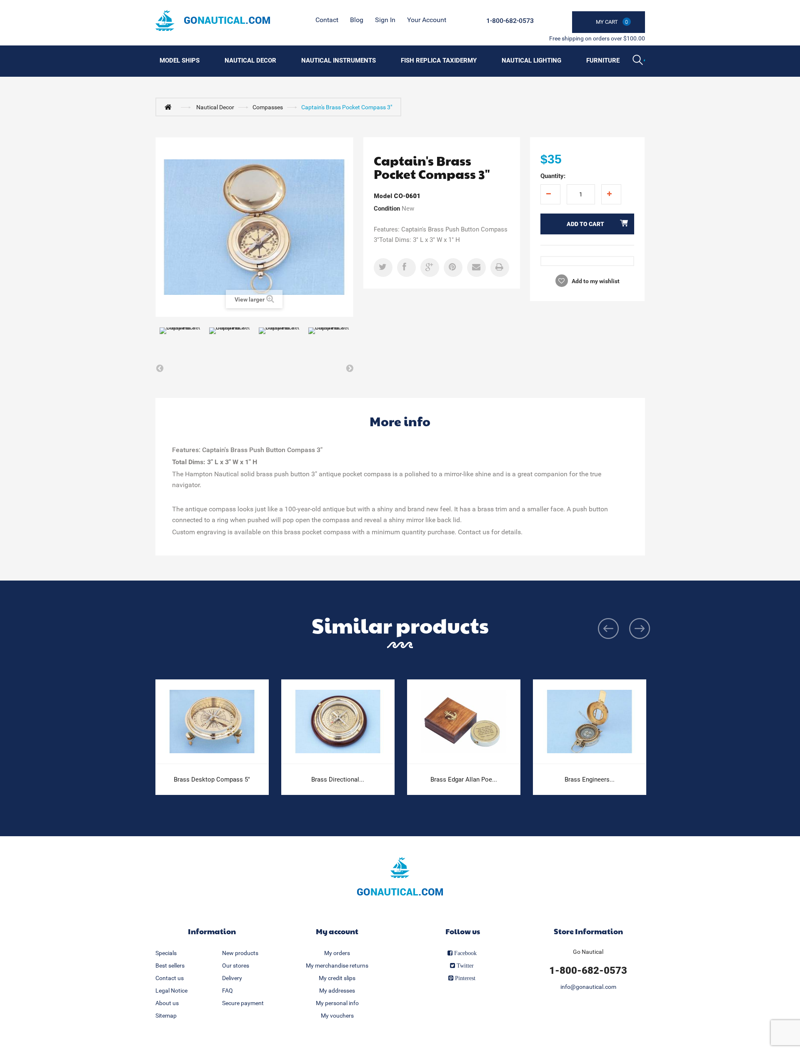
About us (167, 1003)
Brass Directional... (337, 779)
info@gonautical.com (588, 986)
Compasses (267, 107)
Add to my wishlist (595, 281)
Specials (166, 953)
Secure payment (243, 1003)
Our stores (235, 965)
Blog (356, 20)
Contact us (169, 978)
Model (383, 196)
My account (337, 931)
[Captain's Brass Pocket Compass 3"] (180, 341)
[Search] (638, 61)
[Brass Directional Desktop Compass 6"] (338, 721)
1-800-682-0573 (510, 21)
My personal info (337, 1003)
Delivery (232, 978)
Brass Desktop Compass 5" (212, 779)
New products (240, 953)
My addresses (337, 990)
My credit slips (337, 978)
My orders (337, 953)
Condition (387, 208)
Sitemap (166, 1015)
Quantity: (552, 176)
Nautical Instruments (338, 60)
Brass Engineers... (590, 779)
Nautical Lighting (531, 60)
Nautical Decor (250, 60)
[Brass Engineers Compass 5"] (589, 721)
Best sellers (170, 965)
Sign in (385, 20)
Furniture (603, 60)
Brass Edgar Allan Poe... (463, 779)
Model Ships (180, 60)
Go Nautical (588, 951)
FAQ (227, 990)
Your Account (426, 20)
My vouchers (337, 1015)
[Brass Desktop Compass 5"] (212, 721)
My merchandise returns (337, 965)
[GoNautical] (212, 20)
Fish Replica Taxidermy (439, 60)
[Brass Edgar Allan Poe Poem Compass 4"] (463, 721)
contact (326, 20)
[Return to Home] (170, 106)
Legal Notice (171, 990)
